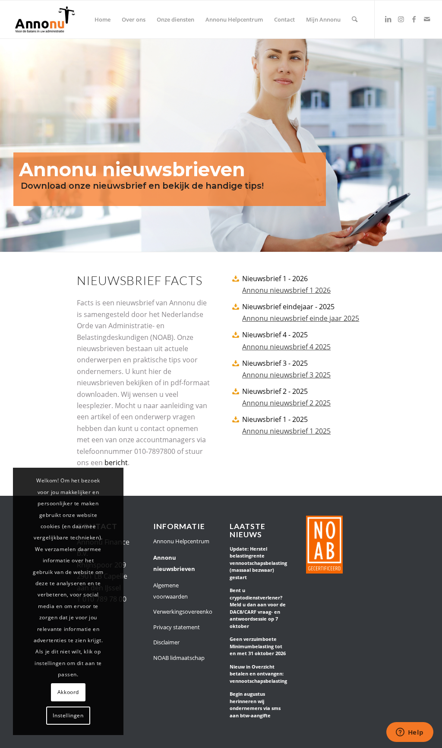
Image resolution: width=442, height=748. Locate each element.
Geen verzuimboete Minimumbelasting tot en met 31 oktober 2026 (258, 646)
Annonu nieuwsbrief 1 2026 (286, 290)
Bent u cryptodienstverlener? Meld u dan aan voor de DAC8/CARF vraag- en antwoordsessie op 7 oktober (258, 608)
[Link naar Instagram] (401, 19)
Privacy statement (176, 627)
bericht (116, 462)
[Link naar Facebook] (413, 19)
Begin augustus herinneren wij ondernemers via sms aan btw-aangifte (255, 705)
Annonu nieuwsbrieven (174, 563)
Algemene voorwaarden (170, 590)
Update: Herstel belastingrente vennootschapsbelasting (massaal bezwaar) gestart (258, 562)
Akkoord (68, 692)
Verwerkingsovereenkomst (182, 611)
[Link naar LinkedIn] (388, 19)
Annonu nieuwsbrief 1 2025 (286, 431)
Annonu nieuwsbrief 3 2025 (286, 375)
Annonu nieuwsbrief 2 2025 (286, 403)
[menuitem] (102, 19)
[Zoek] (354, 19)
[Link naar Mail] (426, 19)
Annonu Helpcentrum (181, 541)
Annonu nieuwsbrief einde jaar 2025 (300, 318)
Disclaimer (166, 642)
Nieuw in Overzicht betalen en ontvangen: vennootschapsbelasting (258, 673)
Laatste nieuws (247, 530)
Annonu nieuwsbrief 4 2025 (286, 347)
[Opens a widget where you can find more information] (409, 733)
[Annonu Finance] (45, 19)
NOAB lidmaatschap (179, 658)
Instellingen (68, 715)
